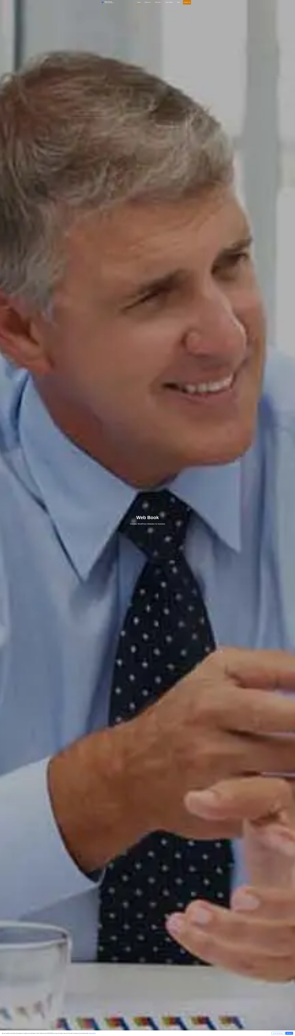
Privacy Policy (92, 1033)
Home (139, 2)
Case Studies (169, 2)
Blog (178, 2)
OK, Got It (289, 1033)
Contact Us (187, 2)
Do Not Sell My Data (278, 1033)
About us (147, 2)
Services (157, 2)
